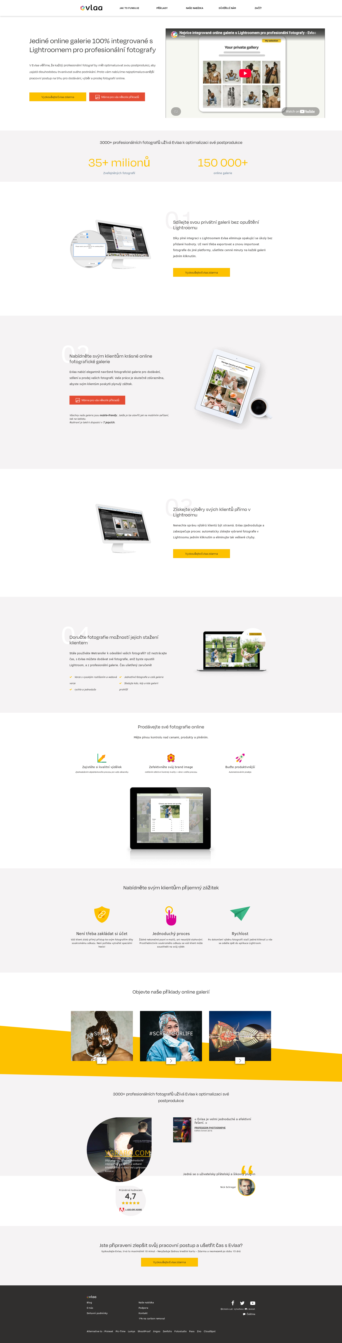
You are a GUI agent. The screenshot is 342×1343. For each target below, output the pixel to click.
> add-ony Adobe (133, 1209)
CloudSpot (210, 1331)
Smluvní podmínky (97, 1313)
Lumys (131, 1331)
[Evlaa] (91, 1297)
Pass (192, 1331)
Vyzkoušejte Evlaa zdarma (58, 97)
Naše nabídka (194, 8)
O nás (90, 1308)
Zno (199, 1331)
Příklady (162, 8)
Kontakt (143, 1313)
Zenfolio (167, 1331)
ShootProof (144, 1331)
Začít (258, 8)
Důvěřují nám (227, 8)
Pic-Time (120, 1331)
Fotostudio (180, 1331)
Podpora (143, 1308)
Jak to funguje (129, 8)
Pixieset (108, 1331)
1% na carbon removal (152, 1318)
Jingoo (156, 1331)
